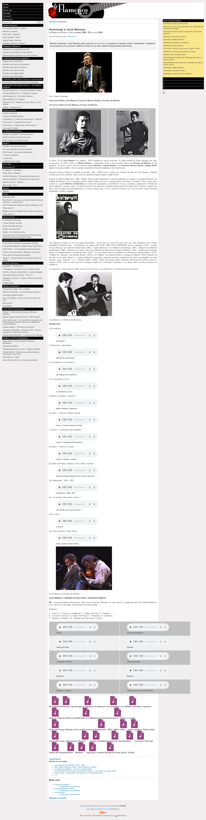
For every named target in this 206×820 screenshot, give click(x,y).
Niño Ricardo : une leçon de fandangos (18, 152)
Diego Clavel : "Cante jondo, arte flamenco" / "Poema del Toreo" (79, 773)
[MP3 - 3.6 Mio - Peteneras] (69, 750)
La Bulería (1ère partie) (11, 161)
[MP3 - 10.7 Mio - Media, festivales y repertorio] (131, 704)
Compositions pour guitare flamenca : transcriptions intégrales (22, 86)
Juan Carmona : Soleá (11, 37)
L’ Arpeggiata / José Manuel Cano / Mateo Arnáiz (21, 269)
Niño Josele (7, 303)
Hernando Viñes (9, 197)
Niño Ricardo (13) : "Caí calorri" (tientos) (18, 96)
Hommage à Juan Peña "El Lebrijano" (177, 74)
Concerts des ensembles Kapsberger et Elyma (20, 243)
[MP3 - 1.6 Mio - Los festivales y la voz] (112, 704)
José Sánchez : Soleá (11, 357)
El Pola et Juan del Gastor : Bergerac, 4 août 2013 (22, 252)
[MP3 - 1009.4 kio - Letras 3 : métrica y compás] (116, 716)
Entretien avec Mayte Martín (13, 73)
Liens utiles (7, 164)
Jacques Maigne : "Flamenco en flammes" (18, 327)
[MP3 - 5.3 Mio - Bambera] (80, 750)
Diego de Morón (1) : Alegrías (14, 99)
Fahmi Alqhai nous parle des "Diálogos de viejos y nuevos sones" (182, 58)
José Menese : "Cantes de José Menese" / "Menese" (22, 119)
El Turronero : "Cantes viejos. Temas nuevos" (20, 125)
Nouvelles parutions (10, 346)
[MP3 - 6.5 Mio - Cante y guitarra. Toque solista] (133, 727)
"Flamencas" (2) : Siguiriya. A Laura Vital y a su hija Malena (22, 103)
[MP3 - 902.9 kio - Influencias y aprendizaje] (65, 704)
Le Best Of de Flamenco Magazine (16, 58)
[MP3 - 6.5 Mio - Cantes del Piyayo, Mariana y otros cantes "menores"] (54, 727)
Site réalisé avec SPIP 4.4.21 (97, 809)
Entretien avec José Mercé (13, 61)
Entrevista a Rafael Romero (173, 40)
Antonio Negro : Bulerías (12, 40)
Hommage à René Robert (173, 46)
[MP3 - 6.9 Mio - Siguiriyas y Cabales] (91, 750)
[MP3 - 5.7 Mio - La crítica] (122, 727)
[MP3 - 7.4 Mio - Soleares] (128, 739)
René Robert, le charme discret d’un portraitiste (21, 82)
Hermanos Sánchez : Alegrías (14, 43)
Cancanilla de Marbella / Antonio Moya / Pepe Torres (23, 246)
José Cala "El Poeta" (10, 128)
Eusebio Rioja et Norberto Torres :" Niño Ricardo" (21, 317)
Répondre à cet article (58, 798)
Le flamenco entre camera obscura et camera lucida (22, 79)
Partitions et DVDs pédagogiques (15, 338)
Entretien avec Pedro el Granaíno (176, 43)
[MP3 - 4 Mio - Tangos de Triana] (113, 739)
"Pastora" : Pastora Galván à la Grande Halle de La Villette (22, 259)
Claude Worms (71, 36)
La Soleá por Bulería (10, 155)
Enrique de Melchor (62, 785)
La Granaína (7, 158)
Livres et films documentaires (14, 309)
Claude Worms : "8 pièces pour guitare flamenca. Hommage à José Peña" (21, 353)
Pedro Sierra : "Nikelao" (12, 173)
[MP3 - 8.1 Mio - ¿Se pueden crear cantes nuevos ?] (54, 739)
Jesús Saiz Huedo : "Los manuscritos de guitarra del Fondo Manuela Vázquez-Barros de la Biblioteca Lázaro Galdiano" (22, 322)
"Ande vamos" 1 (9, 208)
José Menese (60, 792)
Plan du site (7, 10)
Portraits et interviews (58, 22)
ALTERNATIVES (113, 809)
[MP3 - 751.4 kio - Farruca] (84, 739)
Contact (6, 7)
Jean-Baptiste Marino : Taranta (14, 28)
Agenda (6, 188)
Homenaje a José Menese (70, 787)
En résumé (7, 16)
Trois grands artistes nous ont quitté (16, 289)
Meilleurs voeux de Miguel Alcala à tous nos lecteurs (22, 211)
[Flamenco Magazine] (125, 10)
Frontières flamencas (11, 263)
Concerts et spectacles (11, 240)
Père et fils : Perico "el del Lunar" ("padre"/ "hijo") (181, 49)
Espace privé (8, 19)
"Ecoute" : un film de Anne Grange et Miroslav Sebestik (20, 313)
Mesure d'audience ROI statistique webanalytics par (97, 815)
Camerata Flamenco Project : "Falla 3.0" (18, 275)
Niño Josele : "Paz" (10, 185)
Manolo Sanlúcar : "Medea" (13, 182)
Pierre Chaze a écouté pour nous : (16, 140)
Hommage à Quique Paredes (174, 71)
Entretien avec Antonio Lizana (174, 37)
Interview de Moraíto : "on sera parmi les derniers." (22, 292)
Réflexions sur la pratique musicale (16, 49)
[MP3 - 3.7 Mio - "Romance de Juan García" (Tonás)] (109, 750)
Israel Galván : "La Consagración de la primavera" (22, 249)
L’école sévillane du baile (12, 223)
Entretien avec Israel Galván (13, 70)
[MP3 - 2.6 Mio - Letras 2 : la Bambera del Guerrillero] (85, 716)
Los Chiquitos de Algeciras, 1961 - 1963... (70, 765)
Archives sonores (9, 110)
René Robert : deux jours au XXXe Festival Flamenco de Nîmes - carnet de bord (23, 201)
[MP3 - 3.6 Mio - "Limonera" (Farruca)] (139, 739)
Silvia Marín (7, 306)
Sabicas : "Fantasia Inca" (12, 107)
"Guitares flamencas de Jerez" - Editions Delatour (21, 349)
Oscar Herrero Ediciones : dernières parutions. (20, 360)
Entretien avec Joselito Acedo (174, 55)
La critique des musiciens (12, 131)
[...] (56, 775)
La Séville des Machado (12, 220)
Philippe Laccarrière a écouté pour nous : (18, 134)
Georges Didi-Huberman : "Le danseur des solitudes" (23, 335)
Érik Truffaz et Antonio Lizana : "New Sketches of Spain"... (76, 767)
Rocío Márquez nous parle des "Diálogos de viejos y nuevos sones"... (183, 64)
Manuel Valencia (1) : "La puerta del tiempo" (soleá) (22, 90)
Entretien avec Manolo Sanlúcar (15, 67)
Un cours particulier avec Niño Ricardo (17, 149)
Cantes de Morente (10, 113)
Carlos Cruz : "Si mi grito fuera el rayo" (17, 122)
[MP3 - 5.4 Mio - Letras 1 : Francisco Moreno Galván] (54, 716)
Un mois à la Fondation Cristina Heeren (18, 52)
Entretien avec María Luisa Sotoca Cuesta (179, 52)
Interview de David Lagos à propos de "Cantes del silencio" (182, 33)
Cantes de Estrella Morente (13, 116)
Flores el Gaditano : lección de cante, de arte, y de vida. (22, 299)
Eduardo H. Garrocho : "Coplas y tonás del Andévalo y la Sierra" (22, 279)
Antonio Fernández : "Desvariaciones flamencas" (21, 176)
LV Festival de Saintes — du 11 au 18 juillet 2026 (73, 769)
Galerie (5, 194)
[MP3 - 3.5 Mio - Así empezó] (54, 704)
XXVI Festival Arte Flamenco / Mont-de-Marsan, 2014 (23, 205)
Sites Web (6, 13)
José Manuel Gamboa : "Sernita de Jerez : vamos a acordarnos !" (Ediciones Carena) (22, 331)
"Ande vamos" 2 (9, 214)
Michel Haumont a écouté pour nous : (17, 137)
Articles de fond (8, 217)
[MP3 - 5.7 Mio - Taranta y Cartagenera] (95, 739)
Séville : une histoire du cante (14, 232)
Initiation (6, 143)
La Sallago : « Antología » (12, 170)
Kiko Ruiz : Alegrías (10, 31)
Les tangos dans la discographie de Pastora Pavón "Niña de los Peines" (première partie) (22, 236)
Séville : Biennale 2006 (11, 229)
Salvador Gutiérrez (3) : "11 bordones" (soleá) (20, 93)
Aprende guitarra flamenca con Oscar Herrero (20, 55)
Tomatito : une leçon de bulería (14, 146)
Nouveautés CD (9, 167)
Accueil (5, 4)
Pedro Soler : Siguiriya (11, 34)
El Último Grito (8, 283)
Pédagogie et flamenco (11, 46)
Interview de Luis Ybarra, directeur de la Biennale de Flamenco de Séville (183, 28)
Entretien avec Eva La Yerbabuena (16, 64)
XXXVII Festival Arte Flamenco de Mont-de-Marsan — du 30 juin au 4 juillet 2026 (85, 771)
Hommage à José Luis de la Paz (175, 24)
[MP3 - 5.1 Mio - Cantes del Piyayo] (54, 750)
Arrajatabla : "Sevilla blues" (13, 266)
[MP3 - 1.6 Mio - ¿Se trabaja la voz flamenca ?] (86, 704)
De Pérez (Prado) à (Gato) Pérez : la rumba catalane (22, 272)
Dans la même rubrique (172, 21)
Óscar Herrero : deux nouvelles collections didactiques (19, 342)
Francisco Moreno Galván (64, 789)
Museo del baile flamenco (12, 226)
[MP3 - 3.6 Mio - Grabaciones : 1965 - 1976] (100, 727)
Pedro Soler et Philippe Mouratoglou (16, 255)
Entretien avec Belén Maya (13, 76)
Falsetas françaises (10, 25)
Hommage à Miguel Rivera (173, 68)
